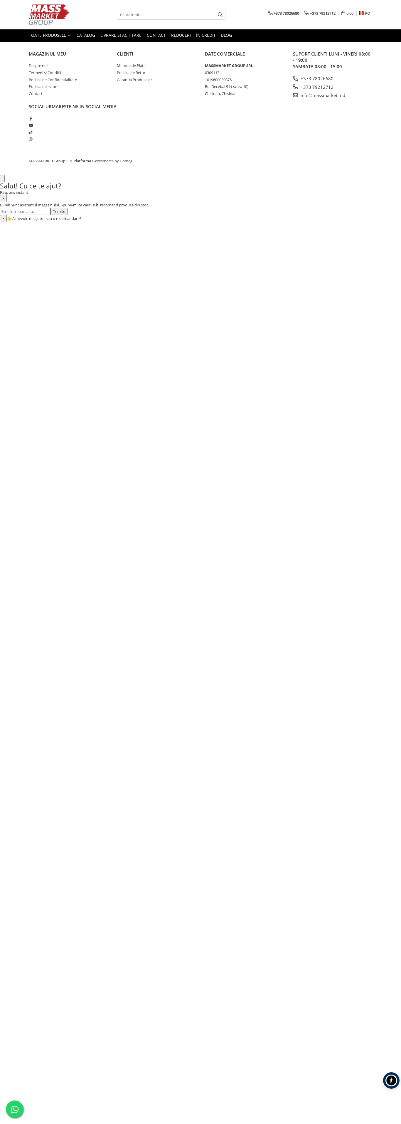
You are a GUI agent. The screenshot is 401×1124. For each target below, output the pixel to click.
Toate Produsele (48, 35)
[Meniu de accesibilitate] (391, 1080)
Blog (226, 35)
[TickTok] (31, 132)
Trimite (59, 211)
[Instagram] (31, 139)
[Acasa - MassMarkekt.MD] (58, 14)
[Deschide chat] (2, 178)
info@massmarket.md (322, 95)
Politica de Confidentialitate (53, 79)
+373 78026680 (316, 78)
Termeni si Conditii (45, 72)
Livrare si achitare (120, 35)
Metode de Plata (131, 65)
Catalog (86, 35)
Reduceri (181, 35)
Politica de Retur (131, 72)
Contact (156, 35)
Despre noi (38, 65)
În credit (206, 35)
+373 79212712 (316, 87)
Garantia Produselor (134, 79)
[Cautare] (220, 15)
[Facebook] (31, 118)
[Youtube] (31, 125)
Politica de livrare (43, 86)
